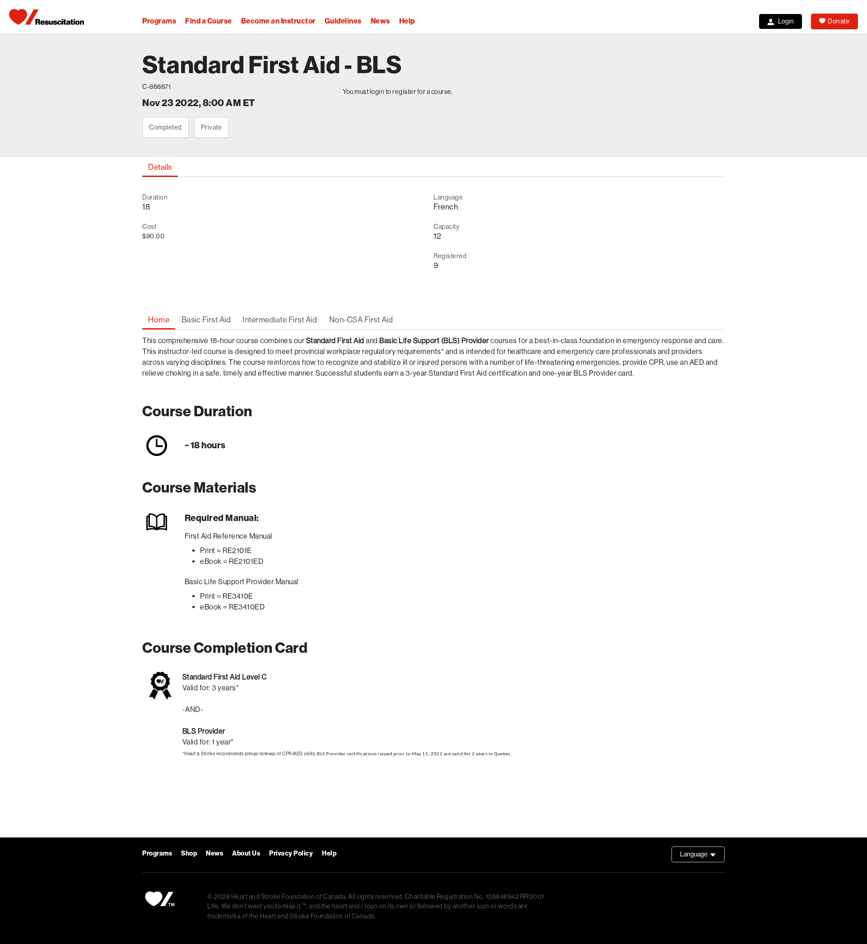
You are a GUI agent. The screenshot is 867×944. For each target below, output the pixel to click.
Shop (189, 853)
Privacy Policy (291, 853)
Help (407, 21)
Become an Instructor (278, 21)
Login (786, 21)
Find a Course (208, 21)
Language (702, 856)
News (380, 21)
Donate (838, 21)
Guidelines (343, 21)
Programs (159, 21)
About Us (246, 853)
